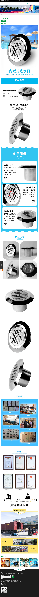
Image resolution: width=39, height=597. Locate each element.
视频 (32, 3)
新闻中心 (15, 6)
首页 (3, 14)
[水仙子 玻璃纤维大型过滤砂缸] (24, 562)
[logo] (27, 3)
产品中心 (15, 3)
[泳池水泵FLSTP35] (5, 562)
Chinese (37, 0)
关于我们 (9, 3)
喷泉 (16, 575)
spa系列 (12, 575)
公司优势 (21, 3)
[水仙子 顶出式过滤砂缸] (33, 562)
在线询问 (3, 20)
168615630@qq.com (8, 586)
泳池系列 (10, 14)
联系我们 (21, 6)
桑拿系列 (8, 575)
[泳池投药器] (14, 562)
